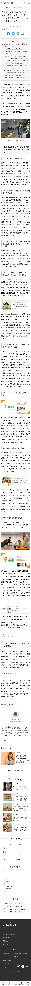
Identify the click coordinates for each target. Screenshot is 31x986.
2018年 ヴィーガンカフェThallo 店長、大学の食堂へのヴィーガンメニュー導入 (17, 57)
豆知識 (5, 852)
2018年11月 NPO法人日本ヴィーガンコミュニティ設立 (17, 67)
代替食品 (5, 848)
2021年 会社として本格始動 (13, 75)
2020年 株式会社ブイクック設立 (15, 73)
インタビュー (5, 29)
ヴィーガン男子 (8, 912)
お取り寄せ (19, 906)
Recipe (5, 967)
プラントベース (8, 903)
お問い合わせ (7, 937)
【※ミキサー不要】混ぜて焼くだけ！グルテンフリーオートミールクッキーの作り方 (20, 829)
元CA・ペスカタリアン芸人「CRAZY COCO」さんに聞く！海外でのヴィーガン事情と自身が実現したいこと (20, 810)
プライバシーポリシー (20, 953)
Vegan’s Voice (7, 960)
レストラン (6, 856)
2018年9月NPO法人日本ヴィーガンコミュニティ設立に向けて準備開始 (17, 62)
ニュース (18, 844)
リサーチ (18, 856)
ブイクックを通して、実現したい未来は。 (15, 77)
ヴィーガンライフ (20, 764)
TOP (2, 7)
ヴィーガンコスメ (8, 906)
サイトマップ (7, 944)
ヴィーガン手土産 (20, 909)
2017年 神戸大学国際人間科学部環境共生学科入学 (17, 52)
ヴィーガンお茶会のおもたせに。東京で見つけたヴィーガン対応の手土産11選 (20, 799)
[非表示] (17, 41)
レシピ (17, 824)
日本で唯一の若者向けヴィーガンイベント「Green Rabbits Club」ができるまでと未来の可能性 (23, 758)
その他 (18, 859)
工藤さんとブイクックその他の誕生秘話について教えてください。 (16, 45)
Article (8, 7)
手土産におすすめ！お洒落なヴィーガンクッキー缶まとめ (20, 818)
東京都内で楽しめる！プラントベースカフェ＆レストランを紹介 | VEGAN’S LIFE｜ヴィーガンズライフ (20, 789)
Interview (6, 953)
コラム (18, 852)
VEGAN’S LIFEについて (10, 934)
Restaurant (6, 963)
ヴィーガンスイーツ (20, 912)
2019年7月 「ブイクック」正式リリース (17, 70)
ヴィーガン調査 (8, 909)
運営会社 (5, 941)
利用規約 (15, 957)
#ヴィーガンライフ (13, 95)
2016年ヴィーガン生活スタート (14, 49)
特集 (17, 783)
